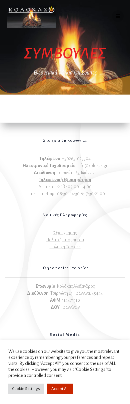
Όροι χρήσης (65, 233)
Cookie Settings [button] (26, 389)
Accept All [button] (60, 389)
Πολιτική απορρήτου (65, 240)
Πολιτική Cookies (65, 247)
